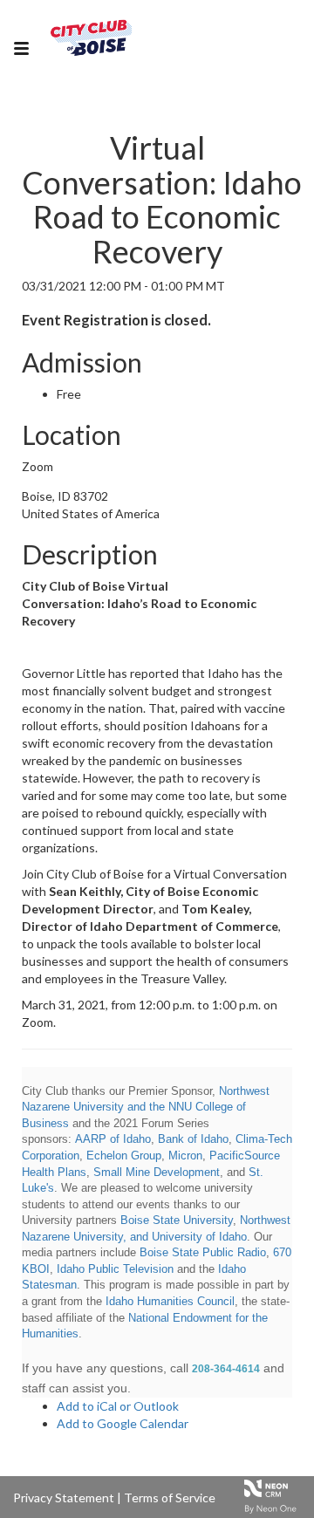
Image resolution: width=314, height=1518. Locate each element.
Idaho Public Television (115, 1268)
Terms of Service (169, 1497)
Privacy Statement (63, 1497)
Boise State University (176, 1220)
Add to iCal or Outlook (118, 1405)
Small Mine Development (156, 1172)
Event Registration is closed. (116, 320)
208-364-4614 (226, 1369)
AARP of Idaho (113, 1138)
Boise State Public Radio (203, 1252)
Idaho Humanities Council (170, 1301)
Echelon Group (123, 1155)
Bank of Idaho (193, 1138)
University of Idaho (199, 1236)
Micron (185, 1155)
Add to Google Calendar (122, 1423)
